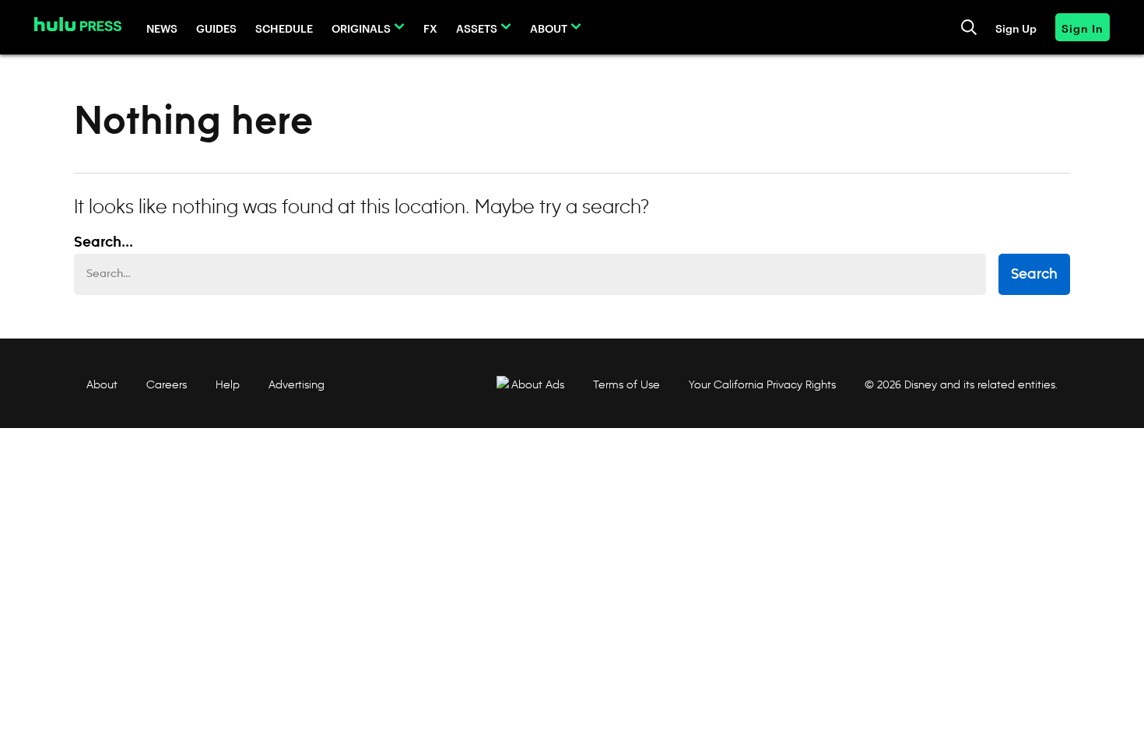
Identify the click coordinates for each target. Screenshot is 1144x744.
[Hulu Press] (77, 24)
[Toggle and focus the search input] (969, 27)
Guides (216, 27)
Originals (361, 27)
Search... (103, 243)
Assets (476, 27)
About (548, 27)
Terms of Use (626, 384)
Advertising (296, 384)
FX (430, 27)
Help (228, 384)
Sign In (1083, 27)
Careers (166, 384)
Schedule (284, 27)
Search (1034, 275)
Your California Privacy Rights (762, 384)
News (161, 27)
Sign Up (1016, 27)
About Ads (537, 384)
